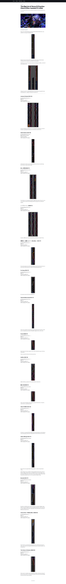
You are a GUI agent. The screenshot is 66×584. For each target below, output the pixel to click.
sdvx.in (29, 101)
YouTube (24, 101)
